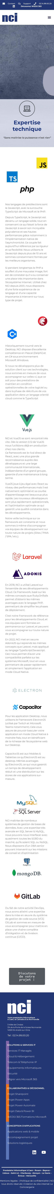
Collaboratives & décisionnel (25, 1088)
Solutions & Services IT (21, 1045)
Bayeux (46, 1170)
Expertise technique (27, 125)
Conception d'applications (23, 1125)
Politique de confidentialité (34, 1180)
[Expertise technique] (27, 109)
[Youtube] (43, 1152)
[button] (49, 17)
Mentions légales (9, 1180)
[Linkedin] (34, 1152)
